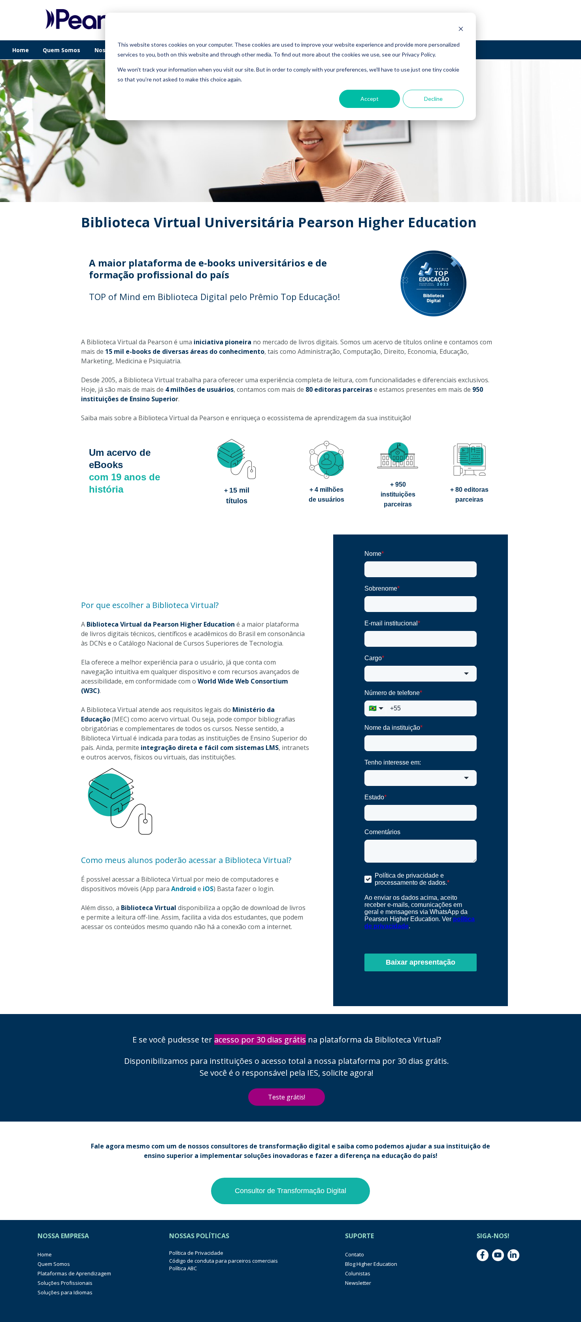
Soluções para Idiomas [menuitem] (65, 1292)
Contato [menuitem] (354, 1254)
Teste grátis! (286, 1097)
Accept (369, 98)
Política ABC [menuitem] (183, 1268)
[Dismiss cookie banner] (461, 30)
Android (183, 888)
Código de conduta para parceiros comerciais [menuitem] (223, 1260)
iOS (208, 888)
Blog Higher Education (371, 1263)
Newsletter (358, 1282)
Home (20, 50)
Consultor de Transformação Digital (290, 1191)
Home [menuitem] (45, 1254)
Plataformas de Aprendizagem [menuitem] (74, 1273)
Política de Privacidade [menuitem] (196, 1252)
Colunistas (357, 1273)
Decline (433, 98)
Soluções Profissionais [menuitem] (65, 1282)
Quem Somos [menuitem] (54, 1263)
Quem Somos (61, 50)
